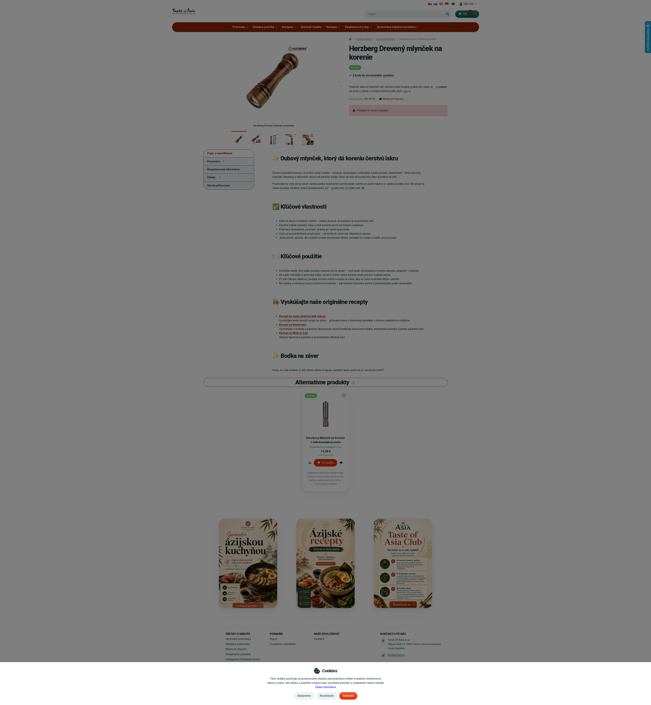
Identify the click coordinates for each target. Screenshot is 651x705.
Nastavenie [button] (304, 695)
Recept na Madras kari (293, 333)
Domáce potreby (263, 27)
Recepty (331, 27)
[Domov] (183, 11)
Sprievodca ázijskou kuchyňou (396, 27)
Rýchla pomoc (396, 655)
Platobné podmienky (237, 644)
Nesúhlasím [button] (327, 695)
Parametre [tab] (215, 161)
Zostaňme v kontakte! (283, 644)
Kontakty (319, 639)
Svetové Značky (311, 27)
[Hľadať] (447, 14)
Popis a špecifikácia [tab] (219, 153)
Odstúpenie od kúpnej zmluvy (242, 659)
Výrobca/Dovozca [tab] (218, 185)
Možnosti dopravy (393, 99)
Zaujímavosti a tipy (357, 27)
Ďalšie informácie (325, 687)
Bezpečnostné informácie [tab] (223, 169)
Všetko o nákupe (237, 634)
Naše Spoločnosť (327, 634)
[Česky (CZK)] (430, 4)
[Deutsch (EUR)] (446, 4)
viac (405, 91)
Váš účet (468, 3)
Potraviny (239, 27)
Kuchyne (287, 27)
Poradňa (276, 634)
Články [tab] (213, 177)
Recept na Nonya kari (292, 324)
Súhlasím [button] (348, 695)
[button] (475, 14)
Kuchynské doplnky (385, 39)
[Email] (453, 4)
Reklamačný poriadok (238, 654)
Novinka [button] (355, 67)
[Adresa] (383, 641)
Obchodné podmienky (238, 639)
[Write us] (383, 655)
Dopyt (273, 639)
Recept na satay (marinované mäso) (302, 316)
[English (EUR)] (441, 4)
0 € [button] (467, 14)
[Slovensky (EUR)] (435, 4)
